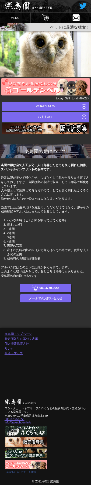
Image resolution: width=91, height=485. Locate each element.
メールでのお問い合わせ (45, 298)
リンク (9, 348)
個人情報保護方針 (17, 343)
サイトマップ (14, 353)
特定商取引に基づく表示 (21, 339)
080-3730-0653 (14, 419)
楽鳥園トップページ (18, 334)
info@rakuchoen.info (18, 422)
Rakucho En (12, 472)
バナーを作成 (28, 472)
